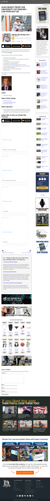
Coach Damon (38, 54)
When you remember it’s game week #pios (9, 180)
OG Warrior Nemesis (7, 100)
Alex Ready (10, 151)
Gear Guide (23, 4)
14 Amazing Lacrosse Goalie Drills (44, 119)
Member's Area (46, 4)
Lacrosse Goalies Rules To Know (44, 128)
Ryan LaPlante (15, 64)
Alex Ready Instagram (7, 95)
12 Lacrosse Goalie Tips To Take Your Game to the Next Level (44, 151)
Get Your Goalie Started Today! (25, 472)
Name (2, 384)
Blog (12, 4)
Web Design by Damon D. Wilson (32, 499)
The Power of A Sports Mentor (26, 252)
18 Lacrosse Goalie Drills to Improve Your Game (44, 139)
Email (2, 387)
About (19, 4)
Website (3, 391)
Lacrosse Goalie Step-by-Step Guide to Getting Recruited (44, 133)
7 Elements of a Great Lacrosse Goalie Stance (44, 145)
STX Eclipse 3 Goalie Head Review (44, 157)
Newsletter (36, 4)
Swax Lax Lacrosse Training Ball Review (8, 252)
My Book (27, 4)
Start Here (9, 4)
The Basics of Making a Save (44, 167)
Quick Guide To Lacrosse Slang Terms (44, 124)
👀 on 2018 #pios (5, 211)
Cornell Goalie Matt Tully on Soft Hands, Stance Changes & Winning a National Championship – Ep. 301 (41, 64)
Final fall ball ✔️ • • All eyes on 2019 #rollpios (9, 149)
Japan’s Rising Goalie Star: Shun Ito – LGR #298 (44, 100)
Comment (3, 373)
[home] (4, 2)
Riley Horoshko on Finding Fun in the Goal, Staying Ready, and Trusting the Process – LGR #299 (42, 87)
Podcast (15, 4)
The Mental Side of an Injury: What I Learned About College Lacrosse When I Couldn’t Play (42, 79)
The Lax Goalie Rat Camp (8, 109)
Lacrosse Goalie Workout (43, 162)
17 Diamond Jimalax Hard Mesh (9, 102)
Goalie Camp (32, 4)
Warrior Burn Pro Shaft (7, 103)
